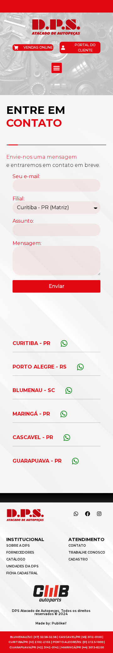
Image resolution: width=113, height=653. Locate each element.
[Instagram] (99, 514)
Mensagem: (27, 243)
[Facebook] (88, 514)
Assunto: (23, 221)
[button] (56, 68)
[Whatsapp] (76, 514)
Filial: (18, 198)
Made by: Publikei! (51, 623)
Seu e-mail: (26, 176)
